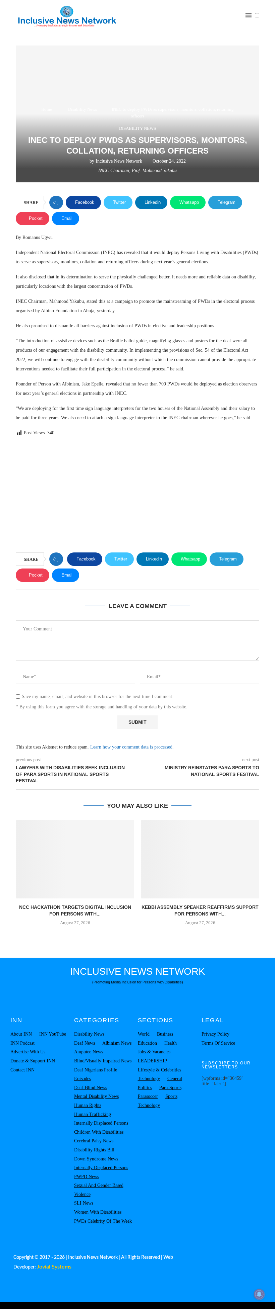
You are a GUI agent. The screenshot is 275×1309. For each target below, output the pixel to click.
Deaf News (84, 1043)
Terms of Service (218, 1043)
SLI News (83, 1203)
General (174, 1078)
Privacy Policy (215, 1034)
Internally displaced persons (101, 1123)
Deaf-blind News (90, 1087)
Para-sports (170, 1087)
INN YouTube (52, 1034)
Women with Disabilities (97, 1212)
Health (170, 1043)
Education (147, 1043)
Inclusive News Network (119, 161)
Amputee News (88, 1051)
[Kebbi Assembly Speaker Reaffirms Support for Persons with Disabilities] (200, 859)
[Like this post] (58, 202)
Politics (145, 1087)
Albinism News (116, 1043)
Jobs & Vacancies (154, 1051)
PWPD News (86, 1176)
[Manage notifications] (259, 1294)
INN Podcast (22, 1043)
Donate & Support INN (32, 1060)
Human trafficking (92, 1114)
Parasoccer (148, 1096)
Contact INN (22, 1069)
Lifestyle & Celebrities (159, 1069)
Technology (149, 1078)
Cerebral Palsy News (93, 1140)
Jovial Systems (54, 1267)
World (144, 1034)
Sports (171, 1096)
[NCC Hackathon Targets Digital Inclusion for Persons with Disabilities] (75, 859)
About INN (21, 1034)
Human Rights (87, 1105)
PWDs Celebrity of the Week (103, 1221)
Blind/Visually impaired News (102, 1060)
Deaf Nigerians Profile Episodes (95, 1074)
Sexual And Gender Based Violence (98, 1190)
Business (165, 1034)
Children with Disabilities (98, 1132)
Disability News (82, 109)
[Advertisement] (137, 495)
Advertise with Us (27, 1051)
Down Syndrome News (96, 1158)
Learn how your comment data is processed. (132, 747)
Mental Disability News (96, 1096)
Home (46, 109)
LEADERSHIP (152, 1060)
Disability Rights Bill (94, 1149)
